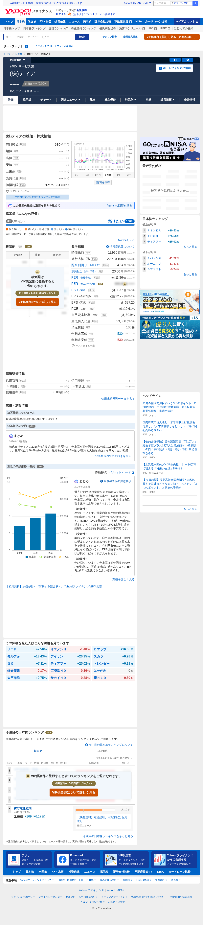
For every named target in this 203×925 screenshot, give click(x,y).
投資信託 (60, 21)
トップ (9, 21)
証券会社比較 (103, 21)
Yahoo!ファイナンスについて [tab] (35, 880)
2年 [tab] (129, 175)
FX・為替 (45, 21)
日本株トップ (11, 28)
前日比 (38, 750)
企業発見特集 (130, 36)
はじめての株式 (183, 28)
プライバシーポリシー (23, 896)
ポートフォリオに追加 (177, 68)
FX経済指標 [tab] (142, 880)
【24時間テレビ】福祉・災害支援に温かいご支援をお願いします (44, 3)
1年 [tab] (119, 175)
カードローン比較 (156, 21)
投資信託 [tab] (160, 880)
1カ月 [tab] (98, 175)
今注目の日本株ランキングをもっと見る (108, 836)
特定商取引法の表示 (181, 896)
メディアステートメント (115, 896)
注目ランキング (58, 28)
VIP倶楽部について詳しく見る (37, 301)
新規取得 (82, 10)
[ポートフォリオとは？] (26, 46)
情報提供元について (122, 246)
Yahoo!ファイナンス (91, 890)
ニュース (74, 21)
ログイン (61, 13)
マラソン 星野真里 (183, 3)
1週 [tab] (87, 175)
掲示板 (87, 21)
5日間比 (102, 750)
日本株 (20, 21)
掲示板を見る (126, 240)
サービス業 (26, 66)
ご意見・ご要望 (116, 901)
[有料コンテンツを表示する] (125, 284)
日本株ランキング (34, 28)
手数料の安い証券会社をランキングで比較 (37, 197)
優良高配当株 (107, 28)
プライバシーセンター (50, 896)
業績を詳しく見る (123, 579)
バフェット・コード (120, 472)
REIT (163, 28)
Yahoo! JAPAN (132, 3)
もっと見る (190, 246)
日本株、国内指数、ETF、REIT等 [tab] (76, 880)
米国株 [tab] (126, 880)
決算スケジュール (130, 28)
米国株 (32, 21)
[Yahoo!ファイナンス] (28, 9)
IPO (150, 28)
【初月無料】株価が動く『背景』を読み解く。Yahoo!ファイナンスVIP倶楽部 (54, 586)
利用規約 (70, 896)
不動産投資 (121, 21)
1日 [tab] (77, 175)
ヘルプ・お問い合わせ (92, 901)
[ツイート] (187, 60)
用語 (22, 144)
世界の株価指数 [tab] (108, 880)
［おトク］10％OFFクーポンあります (93, 14)
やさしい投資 (109, 36)
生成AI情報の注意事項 (117, 481)
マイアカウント (185, 21)
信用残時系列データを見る (118, 398)
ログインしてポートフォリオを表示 (54, 46)
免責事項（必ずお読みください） (149, 896)
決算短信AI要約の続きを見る (113, 456)
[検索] (195, 3)
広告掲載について (88, 896)
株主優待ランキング (83, 28)
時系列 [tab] (174, 880)
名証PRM (15, 59)
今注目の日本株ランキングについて (111, 744)
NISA (138, 21)
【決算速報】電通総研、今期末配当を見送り (102, 819)
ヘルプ (147, 3)
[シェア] (175, 60)
